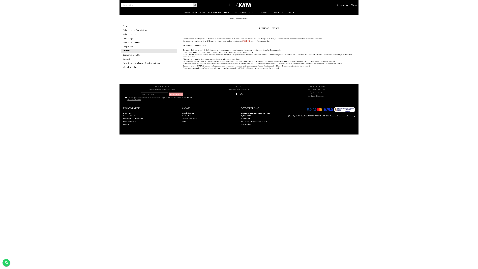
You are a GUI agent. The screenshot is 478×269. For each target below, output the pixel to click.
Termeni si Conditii (129, 116)
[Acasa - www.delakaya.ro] (239, 5)
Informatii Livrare (242, 18)
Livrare (126, 51)
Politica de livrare (129, 121)
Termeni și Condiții (131, 55)
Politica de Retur (188, 116)
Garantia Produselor (189, 118)
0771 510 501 (317, 93)
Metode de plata (130, 67)
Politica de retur (130, 34)
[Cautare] (195, 5)
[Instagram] (241, 94)
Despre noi (128, 46)
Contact (126, 59)
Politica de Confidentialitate (133, 118)
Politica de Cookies (131, 42)
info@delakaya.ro (317, 96)
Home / (232, 18)
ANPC (184, 121)
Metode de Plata (188, 113)
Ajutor (125, 26)
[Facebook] (236, 94)
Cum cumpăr (128, 38)
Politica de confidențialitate (135, 30)
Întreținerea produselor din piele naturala (141, 63)
